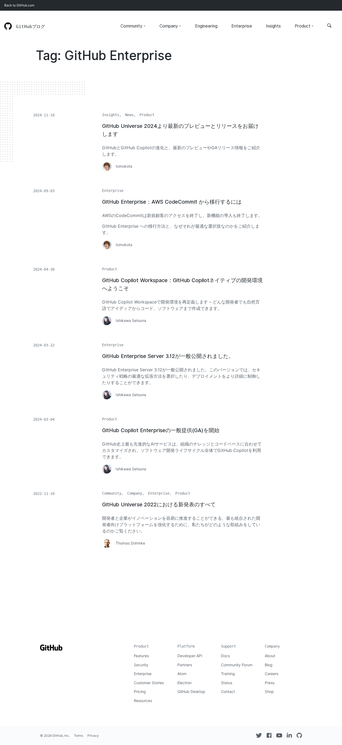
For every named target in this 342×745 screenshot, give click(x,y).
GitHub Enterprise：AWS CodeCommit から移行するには (172, 202)
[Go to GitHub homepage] (51, 650)
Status (226, 682)
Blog (269, 665)
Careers (271, 673)
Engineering (206, 26)
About (270, 655)
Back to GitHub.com (19, 5)
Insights (273, 26)
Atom (181, 673)
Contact (228, 691)
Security (141, 665)
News (129, 115)
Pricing (140, 691)
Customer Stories (149, 682)
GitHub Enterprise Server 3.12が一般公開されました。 (168, 356)
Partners (184, 665)
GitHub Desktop (191, 691)
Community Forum (236, 665)
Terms (78, 736)
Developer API (189, 655)
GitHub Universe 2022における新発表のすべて (159, 504)
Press (269, 682)
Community (131, 26)
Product (302, 26)
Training (228, 673)
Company (169, 26)
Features (141, 655)
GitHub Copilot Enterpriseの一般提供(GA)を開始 (160, 430)
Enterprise (241, 26)
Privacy (93, 736)
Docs (225, 655)
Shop (269, 691)
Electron (184, 682)
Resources (143, 700)
